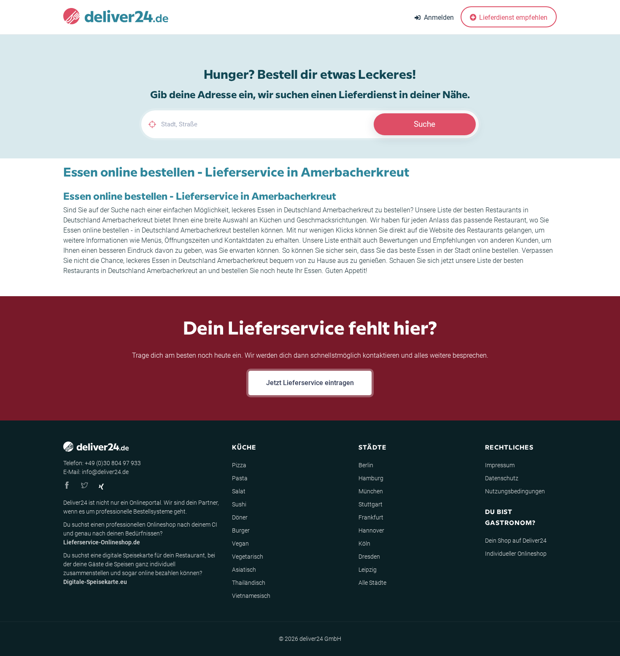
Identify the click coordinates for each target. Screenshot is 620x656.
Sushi (239, 504)
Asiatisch (244, 569)
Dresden (369, 556)
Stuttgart (371, 504)
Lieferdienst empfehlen (512, 17)
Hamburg (371, 478)
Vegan (240, 543)
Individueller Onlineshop (516, 553)
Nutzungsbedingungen (515, 491)
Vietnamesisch (251, 595)
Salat (238, 491)
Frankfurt (371, 517)
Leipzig (368, 569)
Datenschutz (501, 478)
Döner (240, 517)
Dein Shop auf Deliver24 (516, 540)
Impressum (500, 465)
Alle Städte (372, 582)
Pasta (240, 478)
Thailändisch (248, 582)
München (371, 491)
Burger (241, 530)
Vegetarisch (247, 556)
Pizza (239, 465)
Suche (424, 124)
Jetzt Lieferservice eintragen (310, 383)
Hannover (371, 530)
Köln (364, 543)
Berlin (366, 465)
